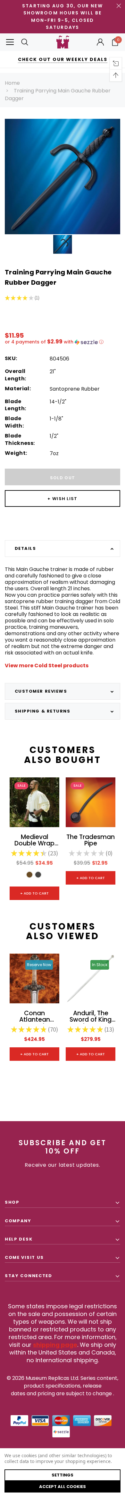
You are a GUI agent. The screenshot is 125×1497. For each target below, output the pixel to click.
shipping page (55, 1345)
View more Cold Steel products (46, 665)
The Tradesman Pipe (90, 840)
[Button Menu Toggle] (10, 42)
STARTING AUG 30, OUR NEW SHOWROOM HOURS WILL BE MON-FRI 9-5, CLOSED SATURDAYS (62, 16)
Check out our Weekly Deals (62, 59)
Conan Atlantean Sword (34, 1017)
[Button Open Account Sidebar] (100, 42)
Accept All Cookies (62, 1487)
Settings (62, 1475)
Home (12, 83)
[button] (62, 342)
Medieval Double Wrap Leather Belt (34, 840)
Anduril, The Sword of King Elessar (91, 1017)
